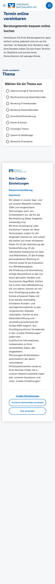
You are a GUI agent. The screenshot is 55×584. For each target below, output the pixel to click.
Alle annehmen (27, 411)
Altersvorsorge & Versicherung (26, 90)
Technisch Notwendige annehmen (27, 402)
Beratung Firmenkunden (23, 103)
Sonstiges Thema (19, 128)
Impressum (14, 195)
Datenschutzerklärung (21, 190)
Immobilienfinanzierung (23, 116)
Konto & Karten (18, 122)
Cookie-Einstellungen (27, 396)
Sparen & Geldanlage (21, 135)
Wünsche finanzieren (21, 141)
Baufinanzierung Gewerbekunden (28, 97)
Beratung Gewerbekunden (24, 109)
